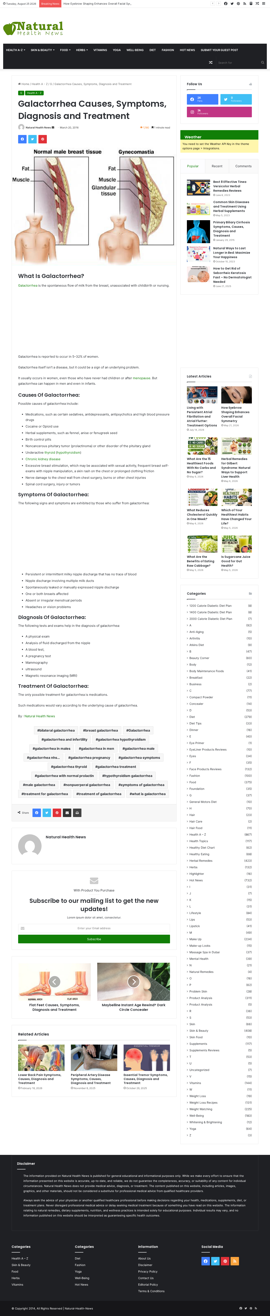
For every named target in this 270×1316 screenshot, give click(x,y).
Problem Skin (198, 991)
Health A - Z (40, 84)
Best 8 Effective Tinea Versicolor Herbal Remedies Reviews (229, 186)
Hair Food (195, 828)
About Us (144, 1258)
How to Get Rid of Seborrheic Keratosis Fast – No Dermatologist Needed (232, 275)
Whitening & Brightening (205, 1122)
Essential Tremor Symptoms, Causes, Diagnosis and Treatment (146, 1079)
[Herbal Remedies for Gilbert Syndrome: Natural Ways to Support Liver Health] (236, 446)
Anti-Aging (196, 632)
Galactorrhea (27, 285)
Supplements (198, 1043)
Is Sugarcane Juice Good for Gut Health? (235, 561)
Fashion (168, 50)
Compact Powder (201, 697)
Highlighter (196, 873)
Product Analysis (200, 998)
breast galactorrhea (101, 730)
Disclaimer (145, 1265)
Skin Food (195, 1037)
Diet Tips (195, 723)
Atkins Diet (196, 645)
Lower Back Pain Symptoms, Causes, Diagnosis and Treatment (39, 1079)
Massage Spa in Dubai (204, 952)
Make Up (195, 939)
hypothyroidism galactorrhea (128, 776)
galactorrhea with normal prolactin (65, 776)
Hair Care (195, 821)
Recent (217, 166)
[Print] (77, 813)
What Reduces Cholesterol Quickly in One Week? (202, 514)
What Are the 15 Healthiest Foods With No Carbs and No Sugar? (201, 465)
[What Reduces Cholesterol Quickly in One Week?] (202, 497)
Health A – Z (197, 834)
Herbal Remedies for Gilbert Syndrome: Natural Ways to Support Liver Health (235, 468)
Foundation (196, 788)
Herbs (80, 50)
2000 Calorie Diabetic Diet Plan (210, 618)
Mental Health (198, 958)
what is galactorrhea (149, 794)
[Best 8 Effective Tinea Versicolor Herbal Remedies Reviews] (198, 188)
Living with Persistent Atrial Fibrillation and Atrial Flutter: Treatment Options (202, 416)
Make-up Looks (199, 945)
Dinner (193, 730)
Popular (193, 166)
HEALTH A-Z (14, 50)
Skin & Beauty (41, 50)
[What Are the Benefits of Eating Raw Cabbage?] (202, 544)
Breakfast (195, 677)
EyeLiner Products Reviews (208, 749)
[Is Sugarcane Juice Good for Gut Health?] (236, 544)
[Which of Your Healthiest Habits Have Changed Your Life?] (236, 497)
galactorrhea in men (97, 748)
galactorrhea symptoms (140, 757)
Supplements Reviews (204, 1050)
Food (64, 50)
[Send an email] (53, 127)
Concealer (196, 703)
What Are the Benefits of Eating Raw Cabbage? (200, 561)
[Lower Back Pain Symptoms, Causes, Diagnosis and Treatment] (41, 1058)
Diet (153, 50)
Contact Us (146, 1278)
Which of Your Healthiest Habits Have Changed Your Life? (236, 517)
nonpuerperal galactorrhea (88, 785)
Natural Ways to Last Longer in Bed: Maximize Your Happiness (231, 252)
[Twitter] (32, 139)
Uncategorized (199, 1070)
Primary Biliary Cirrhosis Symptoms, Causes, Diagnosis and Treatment (231, 229)
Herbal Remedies (200, 860)
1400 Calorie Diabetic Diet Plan (210, 612)
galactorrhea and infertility (65, 739)
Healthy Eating (199, 854)
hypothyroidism (68, 452)
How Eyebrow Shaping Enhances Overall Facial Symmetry (101, 3)
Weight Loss (197, 1096)
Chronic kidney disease (43, 459)
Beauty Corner (199, 658)
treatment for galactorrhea (46, 794)
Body (192, 664)
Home (25, 84)
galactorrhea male (140, 748)
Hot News (187, 50)
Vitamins (100, 50)
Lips (192, 919)
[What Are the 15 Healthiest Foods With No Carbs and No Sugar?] (202, 446)
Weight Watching (200, 1109)
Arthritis (194, 638)
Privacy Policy (148, 1271)
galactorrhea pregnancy (90, 757)
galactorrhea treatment (116, 767)
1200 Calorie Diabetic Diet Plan (210, 605)
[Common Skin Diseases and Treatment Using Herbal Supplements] (198, 208)
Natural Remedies (201, 972)
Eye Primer (196, 743)
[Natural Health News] (33, 25)
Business (195, 684)
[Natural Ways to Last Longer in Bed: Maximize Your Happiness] (198, 254)
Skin (192, 1024)
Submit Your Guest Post (219, 50)
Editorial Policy (148, 1284)
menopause (141, 378)
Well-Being (135, 50)
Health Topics (198, 841)
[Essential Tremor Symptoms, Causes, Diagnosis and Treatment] (147, 1058)
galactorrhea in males (52, 748)
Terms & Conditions (151, 1291)
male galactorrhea (40, 785)
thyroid (50, 452)
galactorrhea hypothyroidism (122, 739)
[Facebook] (22, 139)
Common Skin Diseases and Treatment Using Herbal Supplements (231, 206)
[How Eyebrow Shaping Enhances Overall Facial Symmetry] (236, 395)
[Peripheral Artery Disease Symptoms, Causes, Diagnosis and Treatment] (94, 1058)
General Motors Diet (203, 802)
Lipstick (194, 926)
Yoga (117, 50)
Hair (192, 815)
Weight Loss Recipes (203, 1102)
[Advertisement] (180, 21)
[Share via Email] (67, 813)
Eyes (192, 756)
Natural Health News (38, 127)
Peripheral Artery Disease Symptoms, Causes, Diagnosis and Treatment (91, 1079)
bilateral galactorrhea (57, 730)
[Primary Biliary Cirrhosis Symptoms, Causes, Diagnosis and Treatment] (198, 231)
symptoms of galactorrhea (142, 785)
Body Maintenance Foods (206, 671)
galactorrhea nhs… (44, 757)
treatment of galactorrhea (99, 794)
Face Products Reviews (205, 769)
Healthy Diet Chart (202, 847)
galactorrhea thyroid (70, 767)
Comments (243, 166)
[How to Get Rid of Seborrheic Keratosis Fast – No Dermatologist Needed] (198, 274)
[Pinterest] (42, 139)
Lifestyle (195, 913)
